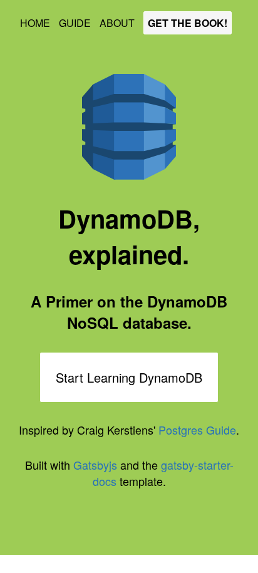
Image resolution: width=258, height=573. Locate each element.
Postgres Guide (197, 429)
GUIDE (76, 23)
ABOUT (118, 23)
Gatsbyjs (95, 465)
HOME (36, 23)
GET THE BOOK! (187, 23)
